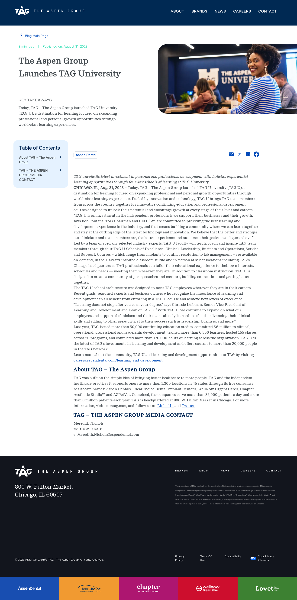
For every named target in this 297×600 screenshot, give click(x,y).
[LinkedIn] (248, 155)
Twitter (188, 405)
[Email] (231, 155)
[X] (239, 155)
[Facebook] (256, 155)
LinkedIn (165, 405)
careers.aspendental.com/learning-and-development (118, 360)
